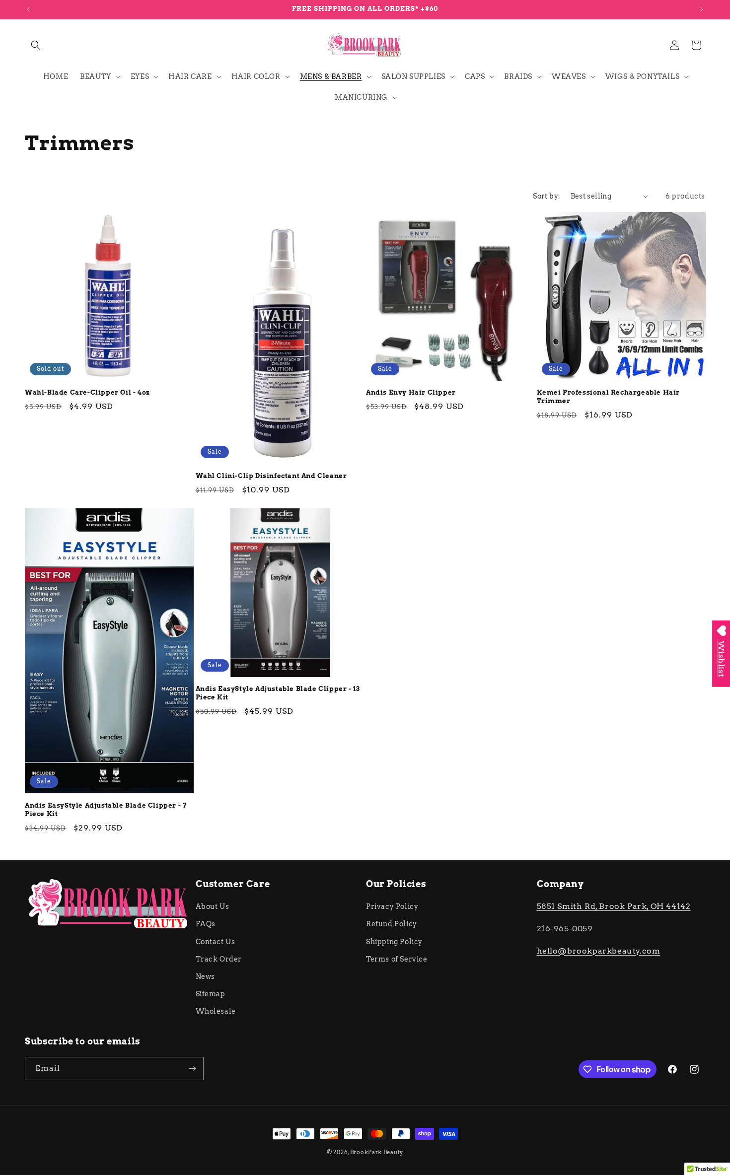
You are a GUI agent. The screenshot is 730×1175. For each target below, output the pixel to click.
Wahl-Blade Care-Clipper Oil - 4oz (87, 392)
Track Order (219, 959)
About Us (212, 906)
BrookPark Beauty (376, 1152)
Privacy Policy (392, 906)
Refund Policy (391, 924)
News (205, 976)
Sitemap (210, 994)
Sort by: (546, 196)
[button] (36, 45)
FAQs (206, 924)
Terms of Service (397, 959)
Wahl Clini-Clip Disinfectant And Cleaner (271, 476)
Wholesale (216, 1011)
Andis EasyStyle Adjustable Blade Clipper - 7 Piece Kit (106, 810)
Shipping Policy (394, 942)
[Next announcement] (702, 9)
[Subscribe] (192, 1068)
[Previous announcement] (28, 9)
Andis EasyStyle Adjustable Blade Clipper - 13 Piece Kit (278, 693)
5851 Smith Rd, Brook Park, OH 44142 (614, 906)
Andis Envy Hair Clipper (411, 392)
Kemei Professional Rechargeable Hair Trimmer (608, 397)
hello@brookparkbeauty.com (598, 951)
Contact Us (215, 942)
